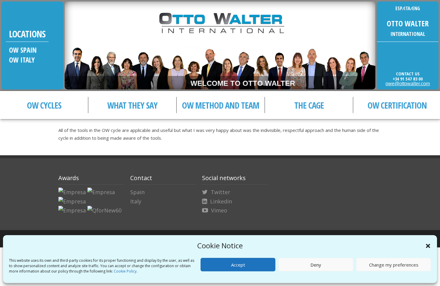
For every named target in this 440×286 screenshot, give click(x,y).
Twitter (220, 192)
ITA (407, 8)
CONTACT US (408, 74)
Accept (238, 265)
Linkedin (221, 201)
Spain (137, 192)
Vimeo (219, 210)
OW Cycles (44, 105)
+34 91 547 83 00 (408, 79)
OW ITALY (22, 60)
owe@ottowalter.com (408, 83)
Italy (135, 201)
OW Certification (397, 105)
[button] (428, 246)
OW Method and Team (220, 105)
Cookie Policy (125, 271)
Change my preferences (393, 265)
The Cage (309, 105)
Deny (315, 265)
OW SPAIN (23, 50)
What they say (132, 105)
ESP (398, 8)
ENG (416, 8)
